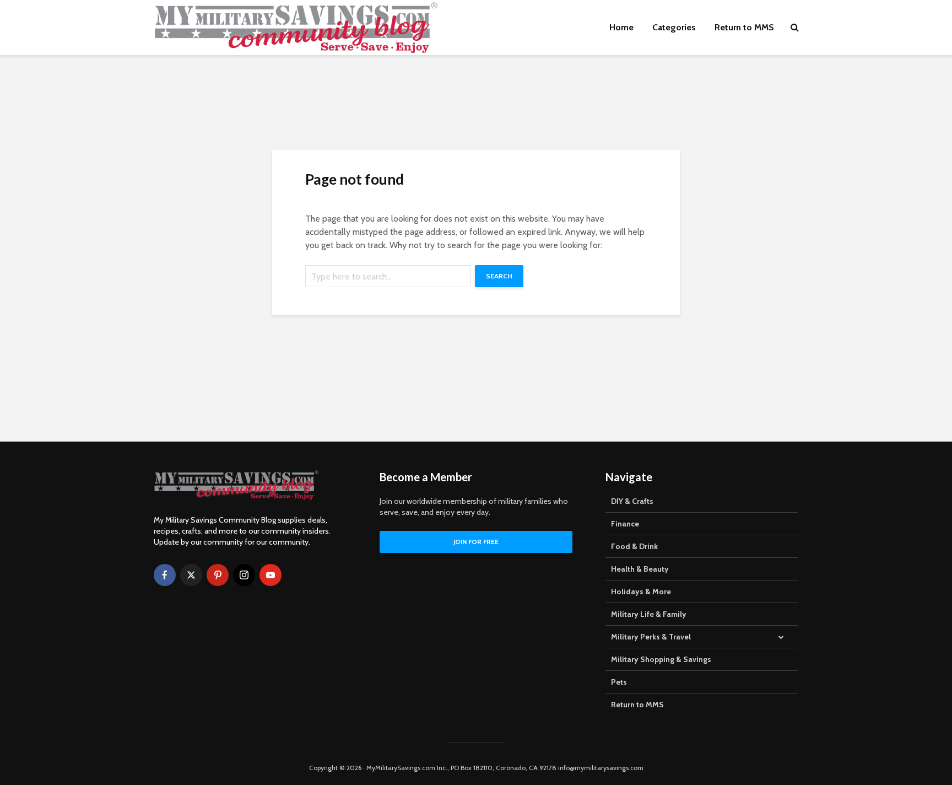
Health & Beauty (640, 569)
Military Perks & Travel (651, 637)
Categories (674, 27)
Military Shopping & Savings (661, 659)
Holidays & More (641, 591)
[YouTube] (270, 575)
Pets (619, 682)
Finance (625, 524)
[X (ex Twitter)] (191, 575)
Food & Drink (634, 546)
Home (621, 27)
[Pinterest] (218, 575)
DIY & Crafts (632, 501)
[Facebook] (165, 575)
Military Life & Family (648, 614)
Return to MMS (744, 27)
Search (499, 276)
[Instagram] (244, 575)
